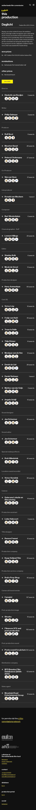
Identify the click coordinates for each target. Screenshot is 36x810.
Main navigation (33, 5)
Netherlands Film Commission (12, 5)
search (30, 5)
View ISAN (7, 81)
